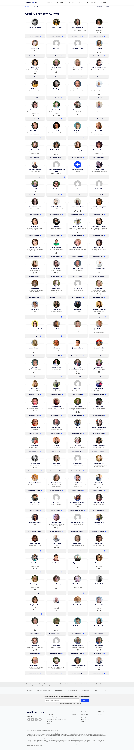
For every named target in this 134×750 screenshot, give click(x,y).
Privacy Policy (78, 703)
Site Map (49, 723)
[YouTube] (40, 719)
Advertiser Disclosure (103, 6)
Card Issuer (72, 2)
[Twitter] (28, 719)
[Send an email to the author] (100, 33)
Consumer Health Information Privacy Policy (56, 719)
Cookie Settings (50, 716)
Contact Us (83, 721)
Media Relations (85, 719)
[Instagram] (36, 719)
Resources (93, 2)
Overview (74, 714)
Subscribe (84, 700)
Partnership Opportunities (87, 716)
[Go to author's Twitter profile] (98, 52)
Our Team (103, 2)
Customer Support (85, 714)
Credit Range (82, 2)
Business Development (86, 717)
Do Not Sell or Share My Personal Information (57, 717)
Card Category (60, 2)
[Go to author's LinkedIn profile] (56, 31)
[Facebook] (32, 719)
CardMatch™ (50, 2)
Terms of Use (49, 721)
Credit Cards (28, 6)
